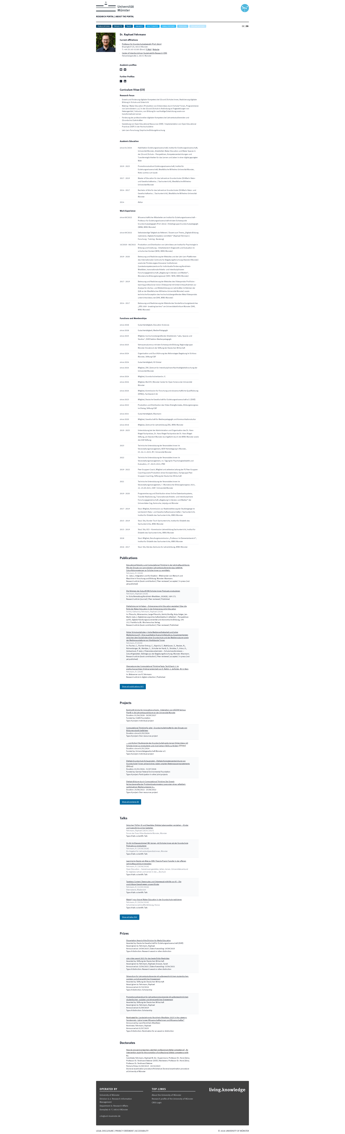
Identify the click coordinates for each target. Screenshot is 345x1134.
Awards (139, 26)
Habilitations (168, 26)
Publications (104, 26)
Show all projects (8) (130, 802)
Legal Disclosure (105, 1131)
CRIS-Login (157, 1103)
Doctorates (152, 26)
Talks (128, 26)
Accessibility (141, 1131)
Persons (183, 26)
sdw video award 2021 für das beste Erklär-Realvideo (147, 958)
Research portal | (105, 17)
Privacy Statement (124, 1131)
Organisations (198, 26)
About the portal (124, 17)
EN (247, 26)
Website (156, 50)
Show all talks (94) (129, 917)
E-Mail (148, 50)
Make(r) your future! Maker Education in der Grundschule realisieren (154, 900)
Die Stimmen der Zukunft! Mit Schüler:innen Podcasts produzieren (153, 591)
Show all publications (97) (133, 687)
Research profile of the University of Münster (172, 1099)
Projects (118, 26)
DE (243, 26)
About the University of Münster (166, 1095)
